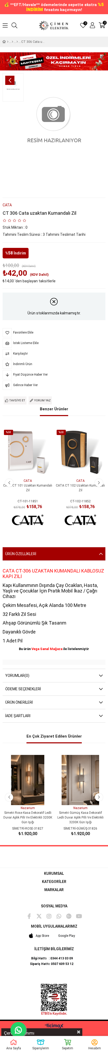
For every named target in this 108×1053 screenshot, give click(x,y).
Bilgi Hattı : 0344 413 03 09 (52, 958)
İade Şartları (17, 716)
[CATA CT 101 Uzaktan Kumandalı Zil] (28, 453)
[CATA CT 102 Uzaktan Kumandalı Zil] (80, 453)
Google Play (66, 936)
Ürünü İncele (33, 468)
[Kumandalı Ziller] (17, 42)
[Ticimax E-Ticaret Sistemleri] (54, 1026)
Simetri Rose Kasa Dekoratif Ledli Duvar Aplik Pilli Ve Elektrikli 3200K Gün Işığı (27, 817)
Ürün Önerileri (19, 702)
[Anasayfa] (7, 42)
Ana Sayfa (13, 1048)
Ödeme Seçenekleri (23, 689)
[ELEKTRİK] (12, 42)
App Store (42, 936)
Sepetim (67, 1048)
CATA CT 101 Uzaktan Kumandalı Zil (27, 488)
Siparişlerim (40, 1048)
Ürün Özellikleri (20, 554)
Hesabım (94, 1048)
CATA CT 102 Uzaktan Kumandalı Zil (80, 488)
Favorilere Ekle (21, 468)
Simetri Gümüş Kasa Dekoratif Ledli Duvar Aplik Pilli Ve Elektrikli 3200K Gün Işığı (80, 817)
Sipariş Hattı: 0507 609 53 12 (51, 964)
